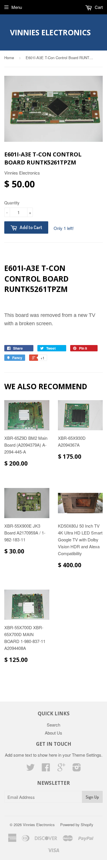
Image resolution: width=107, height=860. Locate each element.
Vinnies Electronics (50, 32)
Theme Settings (86, 755)
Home (9, 57)
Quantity (11, 203)
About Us (53, 733)
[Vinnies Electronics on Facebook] (46, 769)
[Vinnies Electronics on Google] (61, 769)
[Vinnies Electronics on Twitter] (30, 769)
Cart (98, 7)
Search (53, 725)
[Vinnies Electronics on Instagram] (76, 769)
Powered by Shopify (76, 824)
